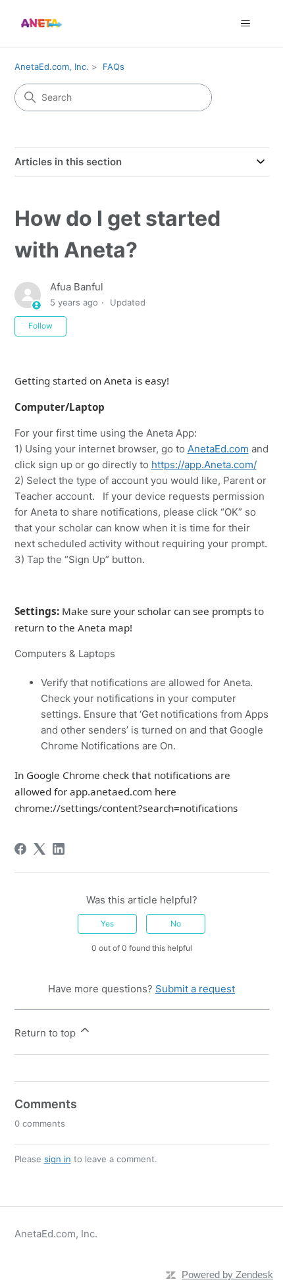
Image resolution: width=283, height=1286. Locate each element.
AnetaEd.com (218, 448)
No (175, 923)
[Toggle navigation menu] (245, 23)
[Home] (41, 23)
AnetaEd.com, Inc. (51, 66)
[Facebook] (20, 849)
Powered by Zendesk (227, 1274)
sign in (57, 1159)
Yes (107, 923)
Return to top (46, 1033)
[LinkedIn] (58, 849)
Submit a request (195, 988)
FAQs (113, 66)
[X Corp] (39, 849)
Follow (40, 326)
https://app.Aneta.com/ (204, 464)
